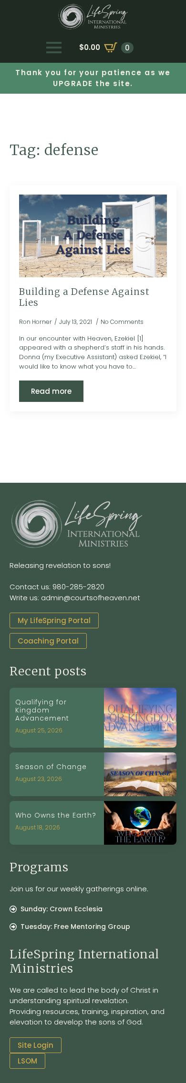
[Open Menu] (54, 47)
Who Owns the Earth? (55, 815)
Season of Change (51, 767)
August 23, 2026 (38, 779)
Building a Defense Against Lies (84, 297)
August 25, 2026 (38, 730)
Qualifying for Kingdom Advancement (42, 710)
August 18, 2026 (37, 827)
